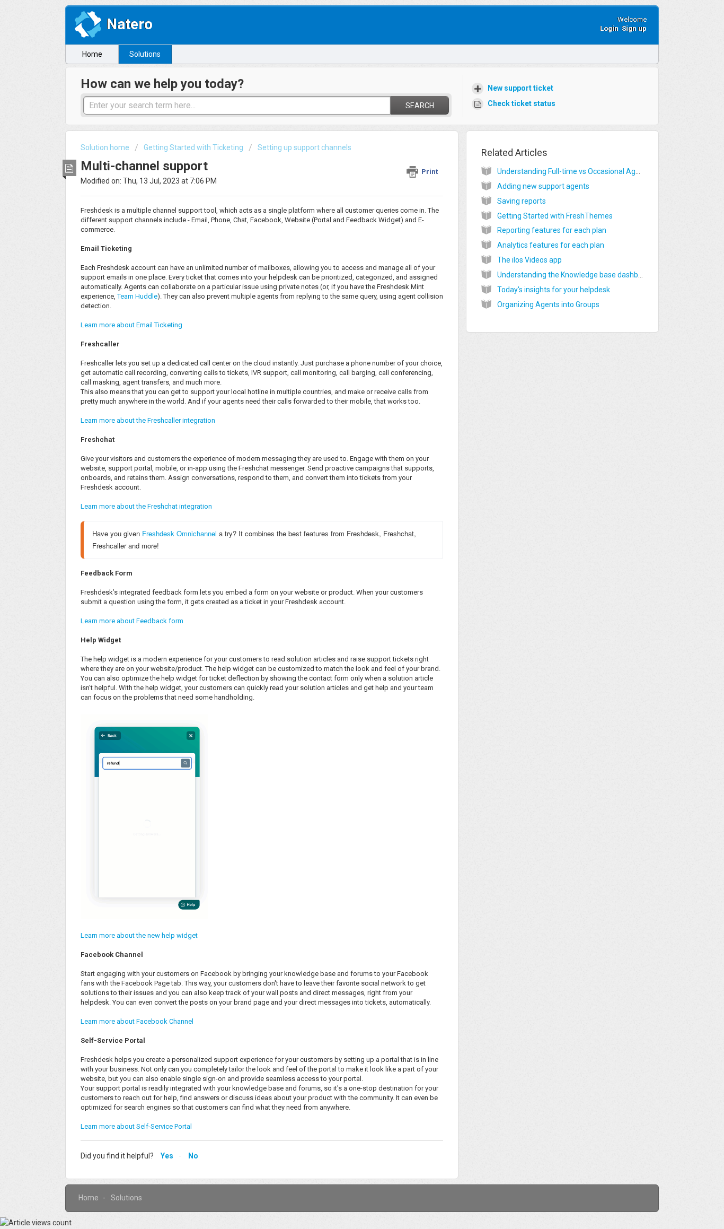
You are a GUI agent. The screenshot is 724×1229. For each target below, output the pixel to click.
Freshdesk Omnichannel (179, 533)
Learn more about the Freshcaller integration (148, 420)
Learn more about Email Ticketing (131, 325)
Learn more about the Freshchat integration (146, 506)
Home (92, 54)
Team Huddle (137, 296)
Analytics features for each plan (550, 245)
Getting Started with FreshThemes (555, 216)
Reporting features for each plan (551, 230)
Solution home (106, 147)
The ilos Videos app (529, 260)
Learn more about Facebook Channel (137, 1021)
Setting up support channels (304, 147)
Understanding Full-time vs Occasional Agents (573, 171)
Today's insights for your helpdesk (553, 289)
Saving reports (521, 201)
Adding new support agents (543, 186)
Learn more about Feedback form (132, 621)
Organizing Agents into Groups (548, 304)
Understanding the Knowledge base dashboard (575, 275)
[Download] (342, 488)
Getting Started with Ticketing (193, 147)
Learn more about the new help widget (139, 935)
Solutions (145, 54)
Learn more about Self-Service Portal (136, 1126)
